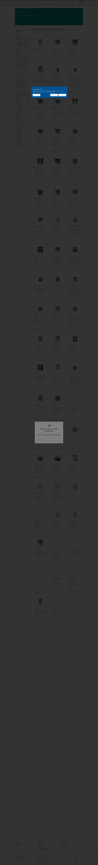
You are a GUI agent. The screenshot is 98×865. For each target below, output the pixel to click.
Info (54, 91)
